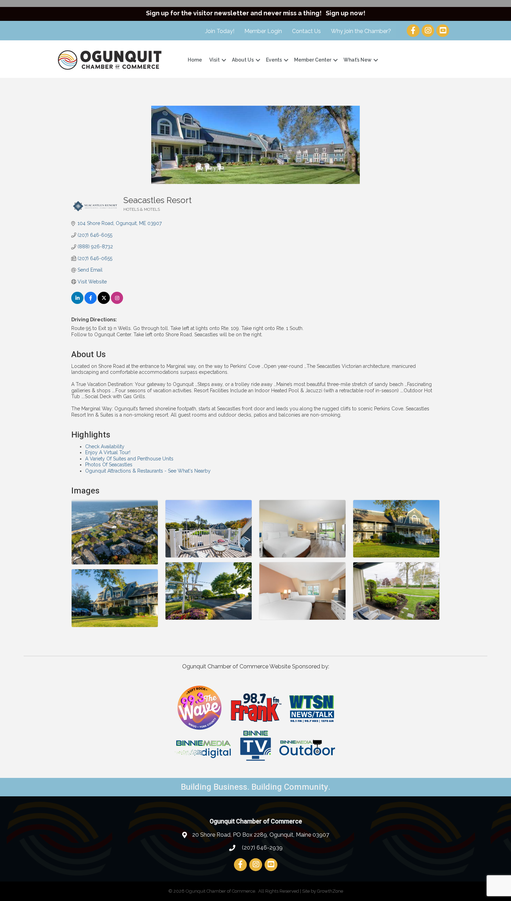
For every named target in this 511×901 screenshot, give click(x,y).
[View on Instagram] (117, 302)
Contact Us (306, 31)
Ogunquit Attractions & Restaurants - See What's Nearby (148, 471)
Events (274, 60)
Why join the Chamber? (361, 31)
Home (195, 60)
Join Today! (219, 31)
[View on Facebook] (90, 302)
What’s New (357, 60)
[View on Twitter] (104, 302)
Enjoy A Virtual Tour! (107, 452)
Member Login (263, 31)
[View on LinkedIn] (77, 302)
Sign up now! (345, 13)
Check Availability (104, 446)
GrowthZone (330, 891)
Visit (214, 60)
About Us (243, 60)
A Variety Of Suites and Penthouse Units (129, 458)
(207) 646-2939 (262, 847)
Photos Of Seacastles (108, 464)
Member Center (312, 60)
